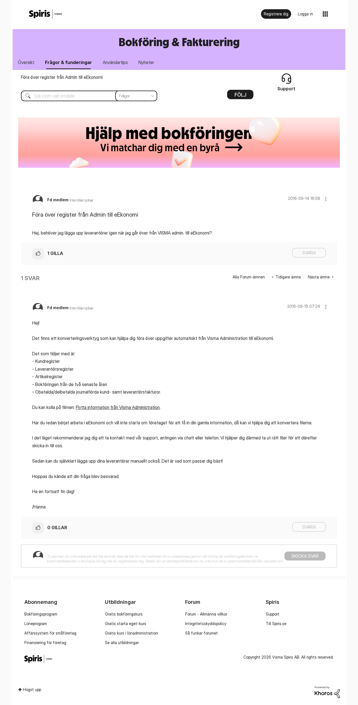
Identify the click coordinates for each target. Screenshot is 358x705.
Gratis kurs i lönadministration (131, 633)
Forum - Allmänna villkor (206, 614)
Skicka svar (305, 556)
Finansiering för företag (45, 642)
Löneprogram (35, 623)
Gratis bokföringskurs (124, 614)
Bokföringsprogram (40, 614)
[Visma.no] (45, 14)
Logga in (305, 13)
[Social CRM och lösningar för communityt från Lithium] (327, 691)
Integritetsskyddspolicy (205, 623)
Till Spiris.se (276, 623)
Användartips (115, 62)
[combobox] (85, 96)
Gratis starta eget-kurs (125, 623)
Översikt (26, 62)
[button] (325, 199)
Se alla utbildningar (122, 642)
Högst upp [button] (32, 689)
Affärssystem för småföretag (50, 633)
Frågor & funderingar (68, 62)
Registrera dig (276, 13)
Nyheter (146, 62)
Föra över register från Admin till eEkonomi (62, 77)
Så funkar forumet (201, 633)
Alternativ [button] (240, 96)
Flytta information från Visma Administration (118, 407)
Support (272, 614)
